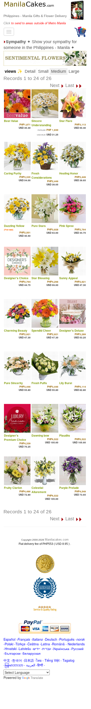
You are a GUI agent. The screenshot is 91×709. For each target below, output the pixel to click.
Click (7, 23)
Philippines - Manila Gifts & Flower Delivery (35, 16)
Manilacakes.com (57, 539)
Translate (37, 677)
